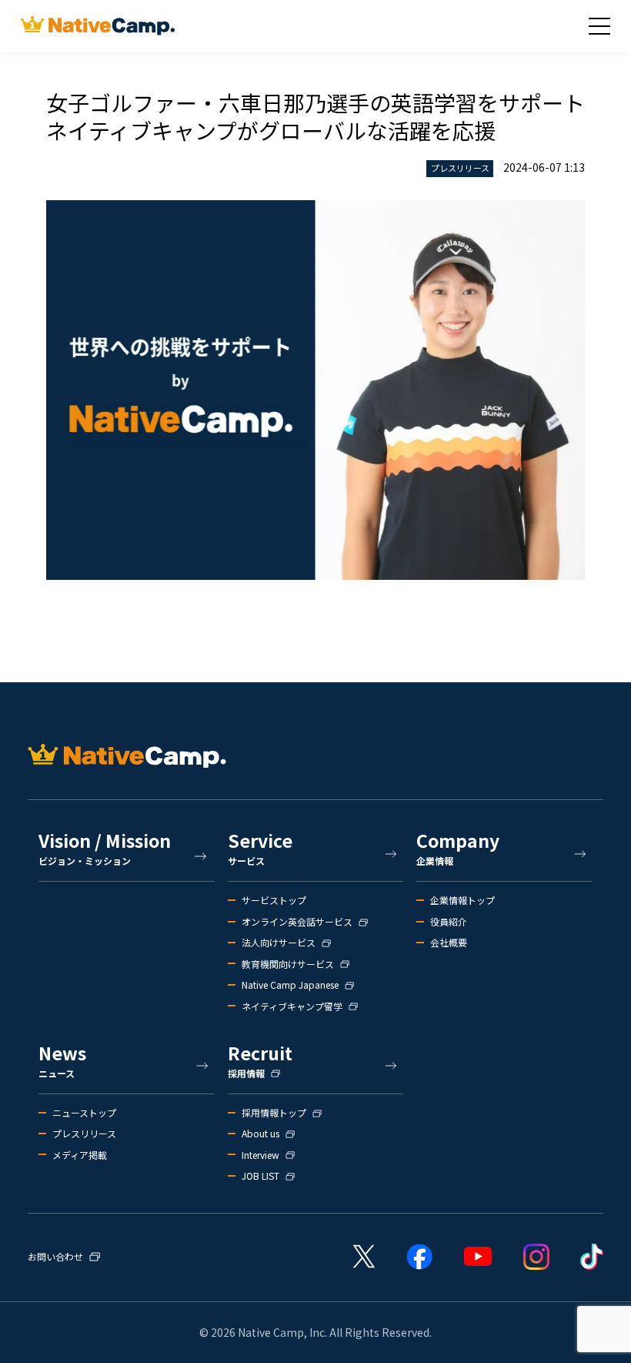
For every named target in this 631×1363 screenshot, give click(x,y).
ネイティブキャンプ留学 (292, 1006)
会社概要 (448, 942)
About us (260, 1133)
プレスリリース (84, 1133)
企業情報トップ (462, 900)
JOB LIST (260, 1175)
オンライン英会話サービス (297, 921)
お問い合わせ (55, 1256)
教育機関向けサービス (288, 964)
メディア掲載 (79, 1155)
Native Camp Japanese (290, 985)
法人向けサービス (279, 942)
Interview (260, 1155)
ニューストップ (84, 1112)
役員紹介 (448, 921)
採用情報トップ (274, 1112)
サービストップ (274, 900)
